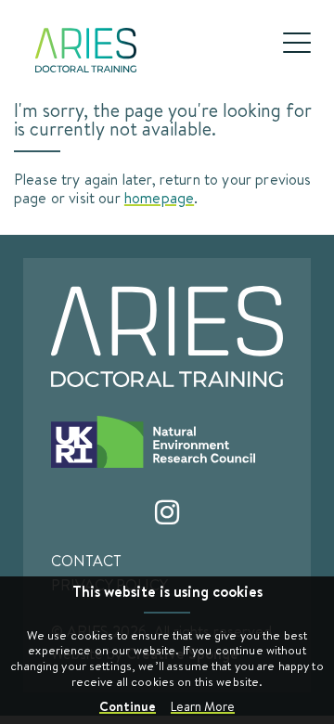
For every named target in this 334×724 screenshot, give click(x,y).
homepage (159, 197)
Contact (86, 560)
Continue (127, 706)
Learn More (203, 706)
